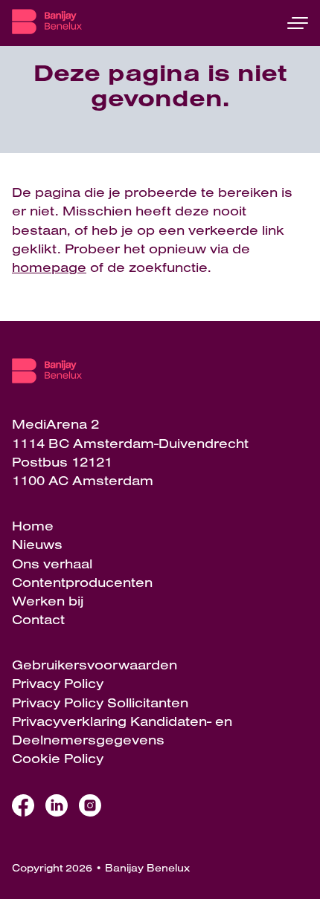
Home (33, 525)
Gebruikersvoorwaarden (94, 664)
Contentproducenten (82, 582)
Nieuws (37, 544)
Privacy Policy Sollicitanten (100, 702)
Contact (38, 619)
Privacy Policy (57, 683)
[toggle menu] (297, 23)
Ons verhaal (52, 563)
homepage (49, 267)
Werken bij (47, 600)
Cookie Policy (57, 758)
